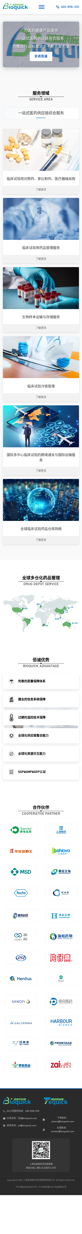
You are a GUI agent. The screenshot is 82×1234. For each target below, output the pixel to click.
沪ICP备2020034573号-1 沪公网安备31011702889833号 (41, 1187)
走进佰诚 (41, 56)
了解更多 (41, 189)
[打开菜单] (41, 7)
